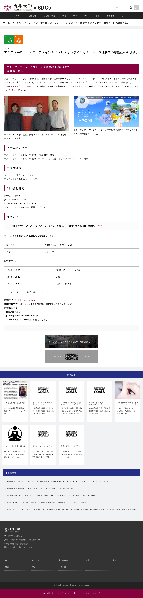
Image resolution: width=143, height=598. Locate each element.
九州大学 (50, 593)
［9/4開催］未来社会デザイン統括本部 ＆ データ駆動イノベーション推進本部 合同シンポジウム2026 (45, 502)
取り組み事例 (49, 16)
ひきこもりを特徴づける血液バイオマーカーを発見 (15, 447)
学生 (75, 16)
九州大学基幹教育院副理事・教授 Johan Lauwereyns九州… (15, 411)
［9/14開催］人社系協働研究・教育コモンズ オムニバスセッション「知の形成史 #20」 (39, 488)
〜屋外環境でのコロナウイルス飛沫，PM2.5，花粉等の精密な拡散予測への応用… (43, 454)
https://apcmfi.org (26, 300)
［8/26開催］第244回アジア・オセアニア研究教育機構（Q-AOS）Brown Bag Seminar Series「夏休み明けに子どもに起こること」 (56, 482)
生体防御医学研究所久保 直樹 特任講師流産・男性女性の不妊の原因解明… (43, 411)
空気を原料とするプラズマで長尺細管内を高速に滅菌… (71, 447)
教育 (64, 16)
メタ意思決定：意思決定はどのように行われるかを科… (15, 404)
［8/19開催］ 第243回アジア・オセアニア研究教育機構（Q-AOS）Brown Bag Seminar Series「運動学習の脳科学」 (50, 495)
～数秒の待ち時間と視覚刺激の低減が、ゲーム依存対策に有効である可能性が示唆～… (71, 411)
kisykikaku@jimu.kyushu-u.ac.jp (18, 547)
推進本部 (110, 16)
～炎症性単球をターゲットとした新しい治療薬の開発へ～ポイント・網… (127, 411)
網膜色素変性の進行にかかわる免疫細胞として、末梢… (127, 404)
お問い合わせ (65, 593)
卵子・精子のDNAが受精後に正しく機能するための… (42, 404)
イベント (9, 48)
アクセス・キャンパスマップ (88, 593)
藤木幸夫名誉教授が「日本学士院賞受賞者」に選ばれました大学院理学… (99, 411)
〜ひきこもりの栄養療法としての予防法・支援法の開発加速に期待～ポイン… (15, 454)
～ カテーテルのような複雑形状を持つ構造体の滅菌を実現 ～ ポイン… (71, 454)
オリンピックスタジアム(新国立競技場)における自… (42, 447)
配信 (98, 16)
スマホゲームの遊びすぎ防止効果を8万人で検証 (71, 404)
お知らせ (32, 16)
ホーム (18, 16)
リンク (124, 16)
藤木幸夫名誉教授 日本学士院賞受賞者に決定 (99, 404)
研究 (86, 16)
